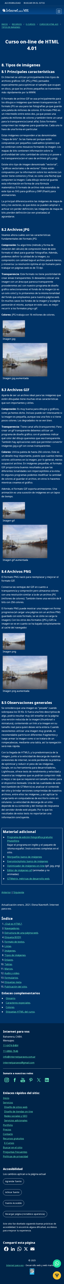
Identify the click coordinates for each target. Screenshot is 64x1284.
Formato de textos (14, 941)
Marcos (8, 968)
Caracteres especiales (18, 1002)
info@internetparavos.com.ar (19, 1056)
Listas (7, 946)
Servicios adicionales (15, 1120)
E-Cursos (30, 24)
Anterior (6, 892)
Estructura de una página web (21, 932)
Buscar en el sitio (34, 2)
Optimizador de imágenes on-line (26, 865)
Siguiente (18, 892)
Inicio (4, 24)
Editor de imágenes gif (19, 870)
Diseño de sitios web (15, 1107)
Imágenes (9, 950)
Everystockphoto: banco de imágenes (27, 861)
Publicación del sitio (15, 986)
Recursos (17, 24)
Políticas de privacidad (15, 1156)
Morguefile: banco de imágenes (24, 856)
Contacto (8, 1134)
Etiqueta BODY (12, 937)
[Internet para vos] (15, 11)
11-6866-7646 (10, 1051)
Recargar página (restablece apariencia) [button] (25, 1214)
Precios (7, 1129)
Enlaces (8, 959)
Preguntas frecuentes (15, 1152)
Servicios (8, 1102)
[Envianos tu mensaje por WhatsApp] (57, 1265)
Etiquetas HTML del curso (20, 1011)
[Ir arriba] (57, 1277)
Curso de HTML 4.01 (48, 24)
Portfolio (8, 1125)
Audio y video (11, 973)
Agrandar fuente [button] (13, 1181)
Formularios (11, 977)
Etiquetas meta (12, 982)
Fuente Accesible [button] (13, 1203)
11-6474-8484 (10, 1045)
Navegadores (11, 928)
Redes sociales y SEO (15, 1116)
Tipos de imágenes (10, 27)
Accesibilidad (13, 2)
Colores (10, 1007)
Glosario (10, 998)
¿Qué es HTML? (13, 923)
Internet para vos (15, 1265)
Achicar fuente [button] (12, 1192)
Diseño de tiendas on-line (18, 1111)
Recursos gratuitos (13, 1138)
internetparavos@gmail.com (18, 1062)
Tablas (8, 964)
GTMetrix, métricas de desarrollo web (28, 878)
